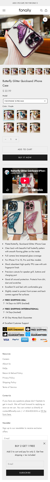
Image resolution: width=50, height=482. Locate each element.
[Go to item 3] (22, 71)
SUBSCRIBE (25, 472)
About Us (7, 363)
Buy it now (25, 157)
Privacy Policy (9, 377)
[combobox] (25, 101)
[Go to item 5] (39, 71)
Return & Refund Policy (13, 373)
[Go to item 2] (14, 71)
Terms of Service (10, 387)
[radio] (9, 115)
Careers (6, 359)
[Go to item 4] (30, 71)
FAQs (5, 368)
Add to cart (25, 149)
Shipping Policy (9, 382)
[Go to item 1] (6, 71)
